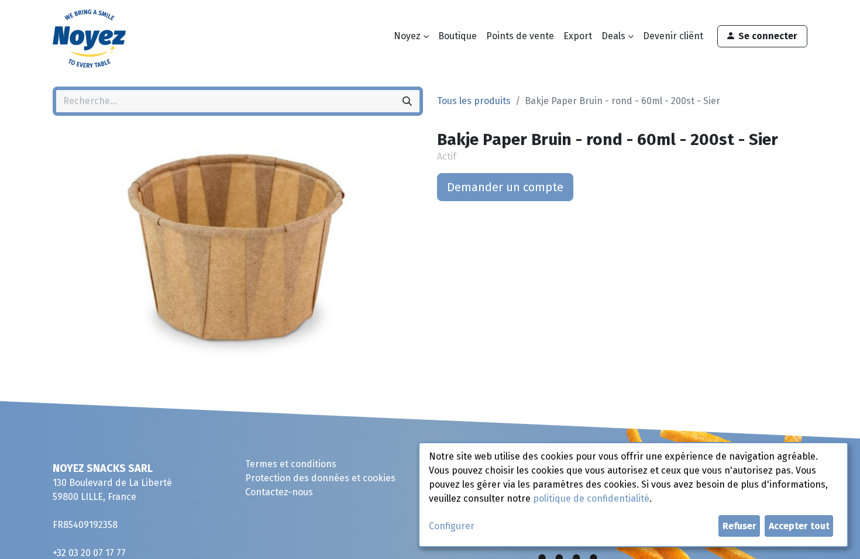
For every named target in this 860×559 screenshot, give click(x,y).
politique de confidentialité (591, 498)
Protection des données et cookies (320, 478)
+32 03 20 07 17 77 (89, 552)
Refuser (739, 526)
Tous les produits (474, 100)
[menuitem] (457, 36)
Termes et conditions (290, 464)
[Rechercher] (407, 101)
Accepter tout (799, 526)
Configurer (451, 526)
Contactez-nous (279, 492)
